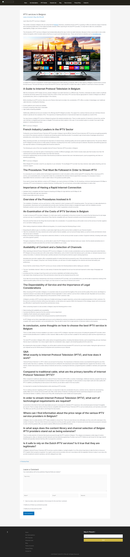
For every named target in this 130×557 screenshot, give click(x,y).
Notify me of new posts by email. (33, 508)
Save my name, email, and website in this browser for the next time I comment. (46, 501)
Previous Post (24, 461)
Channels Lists (53, 2)
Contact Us (86, 2)
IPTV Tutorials (44, 2)
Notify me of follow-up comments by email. (36, 505)
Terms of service (67, 2)
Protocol (56, 24)
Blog (60, 2)
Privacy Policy (77, 2)
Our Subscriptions (34, 2)
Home (25, 2)
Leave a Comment (28, 17)
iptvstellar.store (97, 34)
